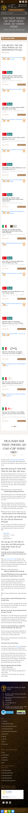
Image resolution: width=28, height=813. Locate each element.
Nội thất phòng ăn (6, 770)
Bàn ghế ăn (5, 52)
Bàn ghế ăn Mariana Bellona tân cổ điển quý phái (13, 262)
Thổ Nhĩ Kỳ (5, 760)
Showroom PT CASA (11, 559)
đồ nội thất (18, 646)
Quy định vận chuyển (7, 728)
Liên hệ (4, 739)
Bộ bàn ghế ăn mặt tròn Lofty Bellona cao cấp (13, 138)
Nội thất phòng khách (7, 772)
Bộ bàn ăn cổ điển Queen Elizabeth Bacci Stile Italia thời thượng (12, 231)
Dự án (3, 741)
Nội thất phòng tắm (7, 778)
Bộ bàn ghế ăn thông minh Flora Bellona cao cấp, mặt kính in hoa (12, 77)
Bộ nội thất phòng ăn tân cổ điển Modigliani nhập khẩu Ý (13, 382)
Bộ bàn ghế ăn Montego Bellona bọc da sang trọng (12, 322)
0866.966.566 (23, 6)
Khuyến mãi (5, 734)
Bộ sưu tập (5, 744)
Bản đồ (4, 736)
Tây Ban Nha (5, 755)
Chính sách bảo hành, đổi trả (9, 726)
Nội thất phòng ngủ (7, 775)
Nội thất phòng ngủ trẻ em (8, 780)
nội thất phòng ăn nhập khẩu (16, 459)
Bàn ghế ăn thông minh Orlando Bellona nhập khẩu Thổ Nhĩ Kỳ (13, 199)
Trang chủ (4, 721)
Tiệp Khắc (4, 757)
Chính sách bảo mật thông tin (9, 731)
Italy (3, 752)
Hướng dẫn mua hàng (7, 723)
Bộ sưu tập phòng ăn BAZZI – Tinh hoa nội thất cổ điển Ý (12, 352)
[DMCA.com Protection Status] (21, 712)
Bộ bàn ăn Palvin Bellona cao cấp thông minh (13, 292)
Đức (3, 762)
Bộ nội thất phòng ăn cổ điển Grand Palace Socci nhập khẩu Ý (13, 413)
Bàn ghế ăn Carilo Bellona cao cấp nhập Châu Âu (14, 168)
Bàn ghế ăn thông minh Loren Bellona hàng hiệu (13, 108)
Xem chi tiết (5, 84)
